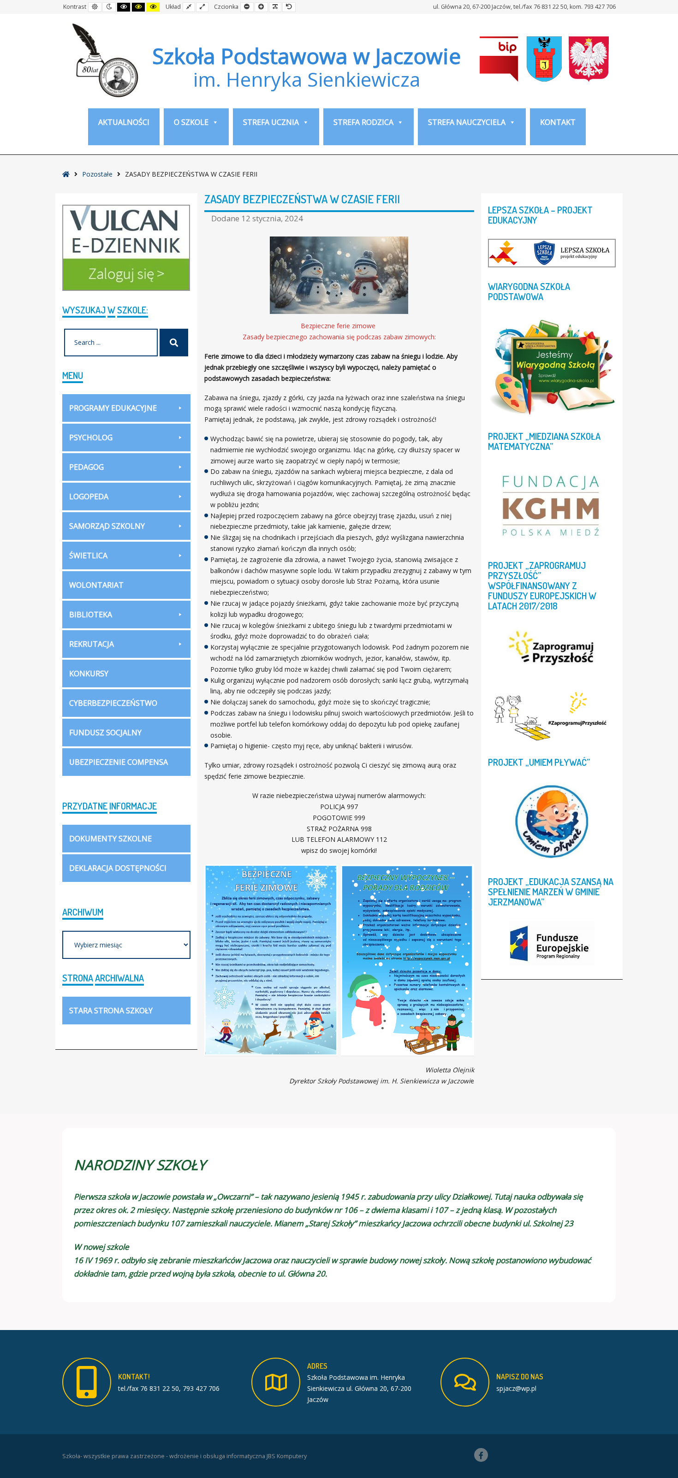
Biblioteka (90, 614)
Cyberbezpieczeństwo (113, 703)
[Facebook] (481, 1455)
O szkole (191, 122)
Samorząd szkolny (107, 526)
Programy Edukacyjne (113, 408)
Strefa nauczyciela (467, 122)
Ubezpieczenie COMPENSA (118, 762)
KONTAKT (558, 122)
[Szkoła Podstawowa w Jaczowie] (103, 60)
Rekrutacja (91, 644)
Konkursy (88, 673)
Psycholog (91, 437)
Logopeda (88, 496)
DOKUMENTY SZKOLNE (110, 839)
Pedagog (86, 467)
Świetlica (88, 555)
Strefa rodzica (363, 122)
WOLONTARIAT (96, 585)
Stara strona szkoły (111, 1010)
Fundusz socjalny (105, 732)
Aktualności (123, 122)
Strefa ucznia (271, 122)
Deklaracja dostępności (118, 868)
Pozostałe (97, 174)
